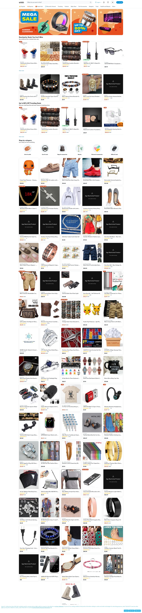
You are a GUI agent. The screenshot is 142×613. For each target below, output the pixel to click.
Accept (126, 610)
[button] (98, 2)
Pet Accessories (82, 6)
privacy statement (59, 606)
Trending (60, 6)
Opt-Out (132, 610)
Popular (23, 6)
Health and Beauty (105, 6)
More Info (137, 610)
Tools (97, 6)
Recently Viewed (51, 6)
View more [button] (21, 70)
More (113, 6)
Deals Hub (40, 6)
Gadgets (91, 6)
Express (31, 6)
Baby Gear (73, 6)
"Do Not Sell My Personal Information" (41, 607)
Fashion (67, 6)
